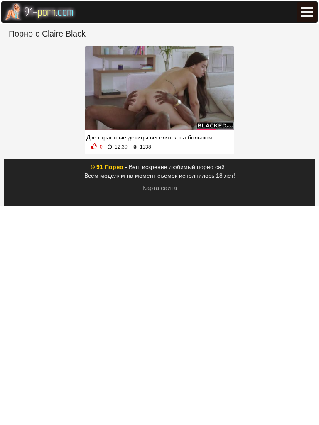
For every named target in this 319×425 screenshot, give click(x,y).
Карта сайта (159, 187)
